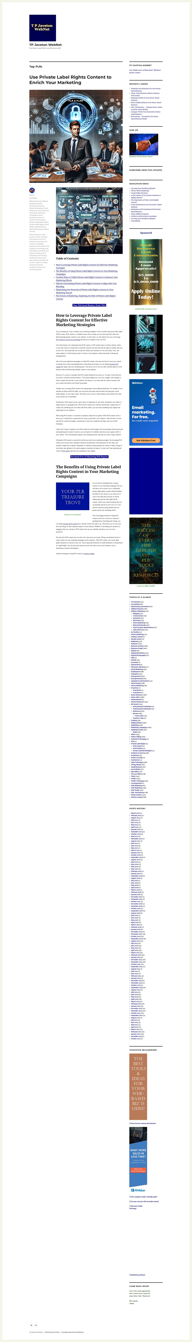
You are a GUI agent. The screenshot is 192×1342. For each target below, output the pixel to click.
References (137, 711)
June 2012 (134, 1022)
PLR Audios (39, 241)
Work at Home (136, 795)
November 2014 (136, 962)
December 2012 (136, 1008)
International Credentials (142, 706)
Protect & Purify (137, 758)
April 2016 (135, 922)
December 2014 (136, 960)
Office (133, 734)
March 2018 (135, 890)
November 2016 (136, 906)
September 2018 (137, 876)
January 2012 (135, 1034)
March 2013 (135, 1001)
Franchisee (137, 690)
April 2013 (134, 999)
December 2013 (136, 981)
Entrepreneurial (137, 679)
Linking (134, 720)
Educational (135, 665)
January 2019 (135, 874)
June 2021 (134, 846)
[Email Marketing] (146, 1160)
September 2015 (137, 939)
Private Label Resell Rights (39, 222)
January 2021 (135, 853)
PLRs (38, 258)
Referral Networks (139, 625)
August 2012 (135, 1018)
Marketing (33, 213)
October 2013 (135, 985)
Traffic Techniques (138, 781)
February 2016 (136, 927)
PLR (39, 217)
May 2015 (134, 948)
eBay (132, 658)
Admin (31, 195)
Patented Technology (138, 739)
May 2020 (134, 867)
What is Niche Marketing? (140, 191)
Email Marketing (137, 669)
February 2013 (136, 1004)
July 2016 (134, 915)
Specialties (135, 772)
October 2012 (135, 1013)
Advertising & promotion (140, 606)
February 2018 (136, 892)
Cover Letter (139, 716)
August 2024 (135, 818)
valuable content (35, 267)
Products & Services (138, 753)
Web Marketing (40, 227)
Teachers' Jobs (138, 718)
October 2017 (135, 901)
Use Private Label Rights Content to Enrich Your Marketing (70, 79)
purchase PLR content (70, 524)
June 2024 (134, 822)
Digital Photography (138, 655)
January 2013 (135, 1006)
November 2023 (136, 832)
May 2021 (134, 848)
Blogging (136, 613)
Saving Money (136, 765)
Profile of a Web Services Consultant (144, 216)
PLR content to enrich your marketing (68, 340)
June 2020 (134, 864)
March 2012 (135, 1029)
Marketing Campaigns (139, 727)
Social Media (135, 769)
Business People (137, 648)
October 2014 (136, 964)
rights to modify (41, 262)
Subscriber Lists (139, 630)
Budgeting (135, 641)
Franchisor (137, 693)
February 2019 (136, 871)
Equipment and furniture (140, 681)
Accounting (135, 604)
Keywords (136, 618)
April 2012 (134, 1027)
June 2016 (134, 918)
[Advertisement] (146, 481)
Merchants (137, 620)
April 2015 (134, 950)
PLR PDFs (41, 251)
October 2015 (135, 936)
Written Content (137, 797)
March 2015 (135, 953)
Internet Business (137, 702)
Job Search (135, 704)
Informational (136, 700)
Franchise (134, 688)
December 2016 (136, 904)
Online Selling (136, 737)
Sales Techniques (137, 762)
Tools (133, 776)
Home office (135, 697)
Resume (136, 713)
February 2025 (136, 815)
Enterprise (135, 674)
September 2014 (137, 967)
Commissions (138, 616)
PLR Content (137, 746)
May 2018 (134, 885)
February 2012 (136, 1032)
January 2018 (135, 895)
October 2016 (136, 908)
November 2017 (136, 899)
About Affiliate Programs (140, 214)
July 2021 (134, 843)
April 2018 (134, 888)
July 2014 (134, 971)
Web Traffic (135, 790)
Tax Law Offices (136, 774)
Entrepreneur (136, 676)
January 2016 (135, 929)
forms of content (35, 234)
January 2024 (136, 829)
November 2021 (136, 839)
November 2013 (136, 983)
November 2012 (136, 1011)
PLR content (66, 451)
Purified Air (135, 760)
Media (135, 732)
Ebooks (133, 660)
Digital (133, 651)
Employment (135, 672)
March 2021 (135, 850)
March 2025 (135, 813)
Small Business (136, 767)
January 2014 (135, 978)
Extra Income (136, 683)
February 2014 (136, 976)
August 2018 (135, 878)
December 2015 (136, 932)
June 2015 (134, 946)
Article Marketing (137, 634)
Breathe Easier (136, 639)
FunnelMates (135, 221)
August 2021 (135, 841)
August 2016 (135, 913)
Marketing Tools (137, 730)
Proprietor (135, 755)
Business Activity (137, 646)
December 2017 (136, 897)
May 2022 (134, 836)
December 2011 (136, 1036)
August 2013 (135, 990)
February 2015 (136, 955)
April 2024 (135, 827)
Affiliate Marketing (138, 611)
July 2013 (134, 992)
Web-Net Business (36, 229)
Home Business (43, 210)
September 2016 (137, 911)
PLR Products (41, 220)
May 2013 (134, 997)
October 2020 (136, 855)
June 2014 (134, 974)
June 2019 (134, 869)
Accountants (135, 602)
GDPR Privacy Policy (52, 1332)
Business (41, 206)
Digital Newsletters (36, 208)
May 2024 (134, 825)
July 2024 (134, 820)
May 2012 (134, 1025)
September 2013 (136, 988)
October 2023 (136, 834)
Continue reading (89, 553)
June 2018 (134, 883)
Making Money (136, 723)
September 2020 (137, 857)
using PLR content (36, 265)
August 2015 (135, 941)
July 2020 (134, 862)
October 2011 (135, 1039)
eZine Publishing (137, 686)
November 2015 (136, 934)
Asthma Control (136, 637)
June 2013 (134, 995)
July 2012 (134, 1020)
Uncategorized (136, 783)
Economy (134, 662)
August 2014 (135, 969)
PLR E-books (41, 246)
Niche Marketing (139, 623)
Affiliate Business (35, 201)
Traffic (133, 779)
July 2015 (134, 943)
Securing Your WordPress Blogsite (143, 188)
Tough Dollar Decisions (139, 193)
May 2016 (134, 920)
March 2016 (135, 925)
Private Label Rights (36, 224)
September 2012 (137, 1015)
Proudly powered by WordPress (73, 1332)
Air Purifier (135, 632)
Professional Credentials (142, 709)
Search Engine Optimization (143, 627)
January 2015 (135, 957)
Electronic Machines (138, 667)
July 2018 (134, 881)
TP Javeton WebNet (45, 45)
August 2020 (135, 860)
